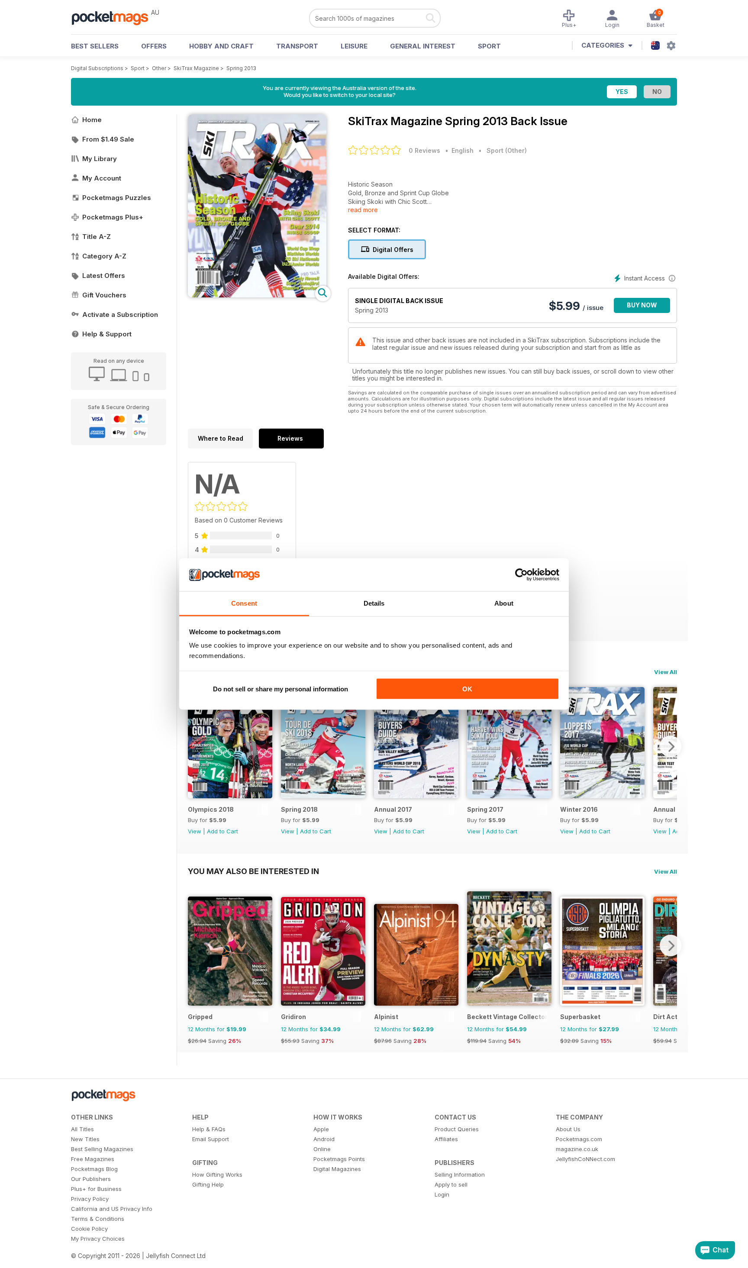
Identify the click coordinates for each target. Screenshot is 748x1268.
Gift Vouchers (104, 295)
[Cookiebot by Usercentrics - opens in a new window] (521, 574)
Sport (489, 46)
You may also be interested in (253, 871)
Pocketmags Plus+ (112, 217)
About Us (568, 1129)
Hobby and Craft (221, 46)
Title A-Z (96, 236)
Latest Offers (103, 275)
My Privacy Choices (98, 1238)
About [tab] (503, 603)
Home (92, 120)
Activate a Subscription (120, 314)
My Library (99, 159)
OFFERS (154, 46)
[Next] (670, 746)
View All (665, 671)
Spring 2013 (241, 68)
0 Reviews (424, 150)
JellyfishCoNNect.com (585, 1158)
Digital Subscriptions (97, 68)
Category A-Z (104, 256)
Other (159, 68)
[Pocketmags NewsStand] (114, 17)
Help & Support (107, 334)
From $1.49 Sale (108, 139)
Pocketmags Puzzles (116, 198)
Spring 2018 (299, 809)
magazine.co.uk (577, 1148)
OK (467, 688)
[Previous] (194, 746)
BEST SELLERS (95, 46)
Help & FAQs (209, 1129)
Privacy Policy (90, 1198)
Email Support (210, 1139)
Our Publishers (91, 1178)
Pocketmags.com (579, 1139)
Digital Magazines (337, 1168)
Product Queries (457, 1129)
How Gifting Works (217, 1174)
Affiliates (446, 1139)
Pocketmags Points (339, 1158)
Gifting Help (208, 1184)
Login (442, 1194)
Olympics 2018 (211, 809)
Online (322, 1148)
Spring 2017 (485, 809)
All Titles (82, 1129)
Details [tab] (374, 603)
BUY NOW (642, 305)
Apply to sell (451, 1184)
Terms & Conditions (97, 1218)
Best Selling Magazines (102, 1148)
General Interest (422, 46)
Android (324, 1139)
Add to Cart (222, 831)
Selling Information (460, 1174)
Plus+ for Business (96, 1188)
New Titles (85, 1139)
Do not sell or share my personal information (280, 688)
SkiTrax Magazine (196, 68)
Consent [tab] (244, 603)
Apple (321, 1129)
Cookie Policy (89, 1228)
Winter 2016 (579, 809)
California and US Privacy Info (111, 1208)
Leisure (354, 46)
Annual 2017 (393, 809)
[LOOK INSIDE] (257, 295)
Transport (297, 46)
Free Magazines (92, 1158)
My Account (101, 178)
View (194, 831)
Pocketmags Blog (94, 1168)
